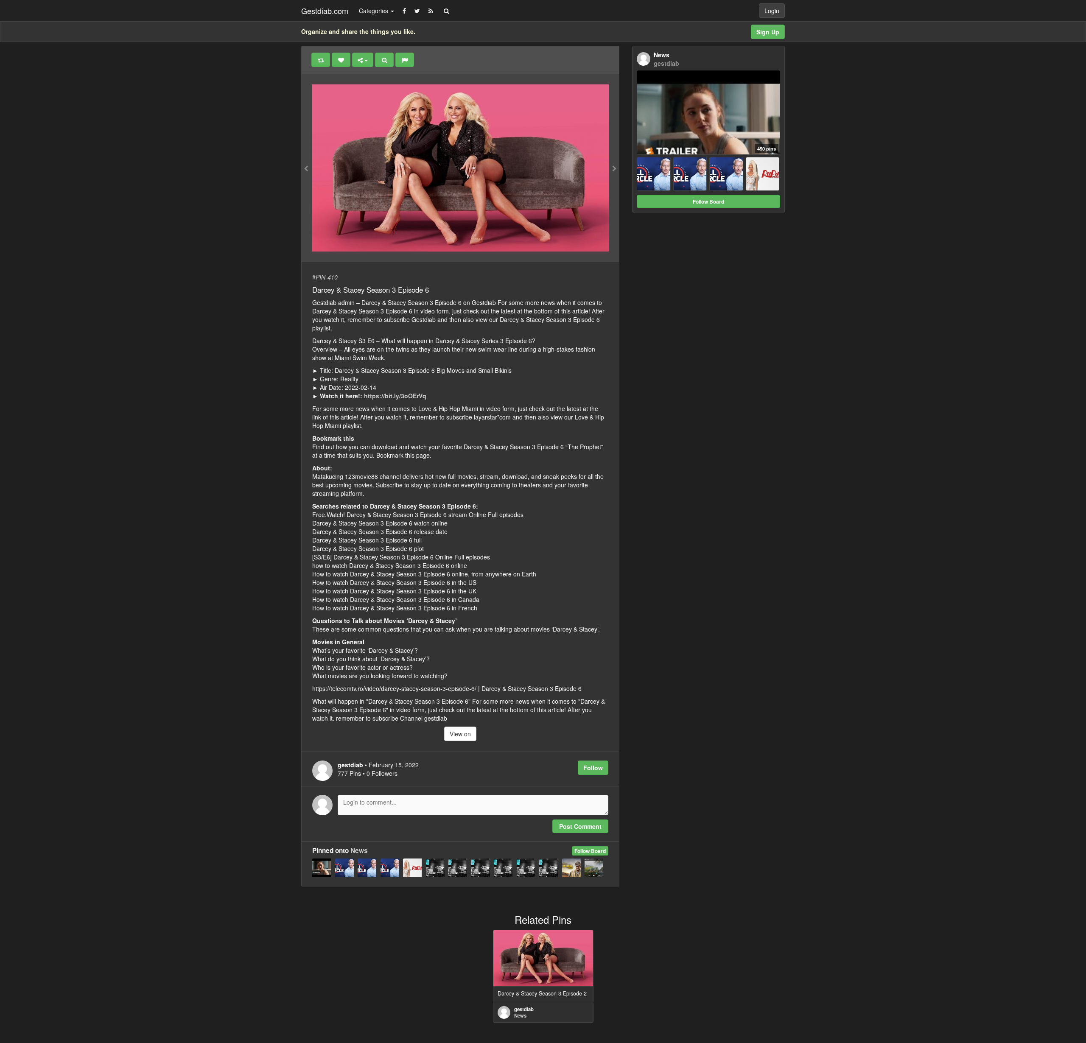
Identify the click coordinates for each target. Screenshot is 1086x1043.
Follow (593, 767)
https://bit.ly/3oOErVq (395, 395)
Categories (374, 10)
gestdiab (524, 1009)
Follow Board (590, 851)
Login (771, 10)
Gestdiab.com (324, 10)
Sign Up (767, 32)
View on (460, 734)
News (359, 850)
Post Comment (580, 826)
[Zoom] (384, 60)
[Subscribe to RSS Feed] (430, 10)
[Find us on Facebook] (404, 10)
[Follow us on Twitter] (417, 10)
